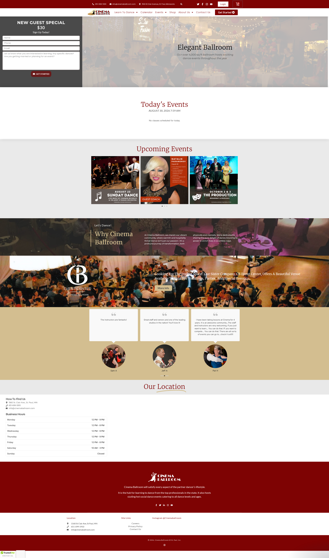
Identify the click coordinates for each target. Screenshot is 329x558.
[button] (181, 4)
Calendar (147, 12)
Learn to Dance (124, 12)
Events (159, 12)
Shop (173, 12)
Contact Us (203, 12)
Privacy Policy (135, 526)
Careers (135, 523)
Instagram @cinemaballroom (166, 518)
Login (223, 4)
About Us (184, 12)
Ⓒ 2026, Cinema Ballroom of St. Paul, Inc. (164, 540)
